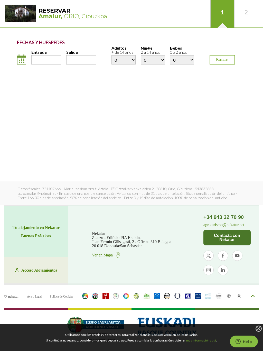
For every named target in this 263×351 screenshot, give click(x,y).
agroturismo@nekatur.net (223, 225)
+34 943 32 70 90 (223, 217)
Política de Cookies (61, 296)
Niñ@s (150, 50)
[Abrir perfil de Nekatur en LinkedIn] (223, 270)
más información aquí (201, 340)
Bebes (178, 50)
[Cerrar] (259, 329)
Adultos (122, 50)
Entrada (39, 52)
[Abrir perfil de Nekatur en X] (208, 256)
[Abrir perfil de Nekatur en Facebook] (223, 256)
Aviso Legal (34, 296)
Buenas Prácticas (36, 236)
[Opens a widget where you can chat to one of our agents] (244, 342)
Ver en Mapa (102, 255)
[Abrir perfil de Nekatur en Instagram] (208, 270)
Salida (72, 52)
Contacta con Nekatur (227, 237)
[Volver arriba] (253, 296)
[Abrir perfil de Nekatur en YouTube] (237, 256)
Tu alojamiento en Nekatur (36, 228)
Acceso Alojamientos (39, 270)
